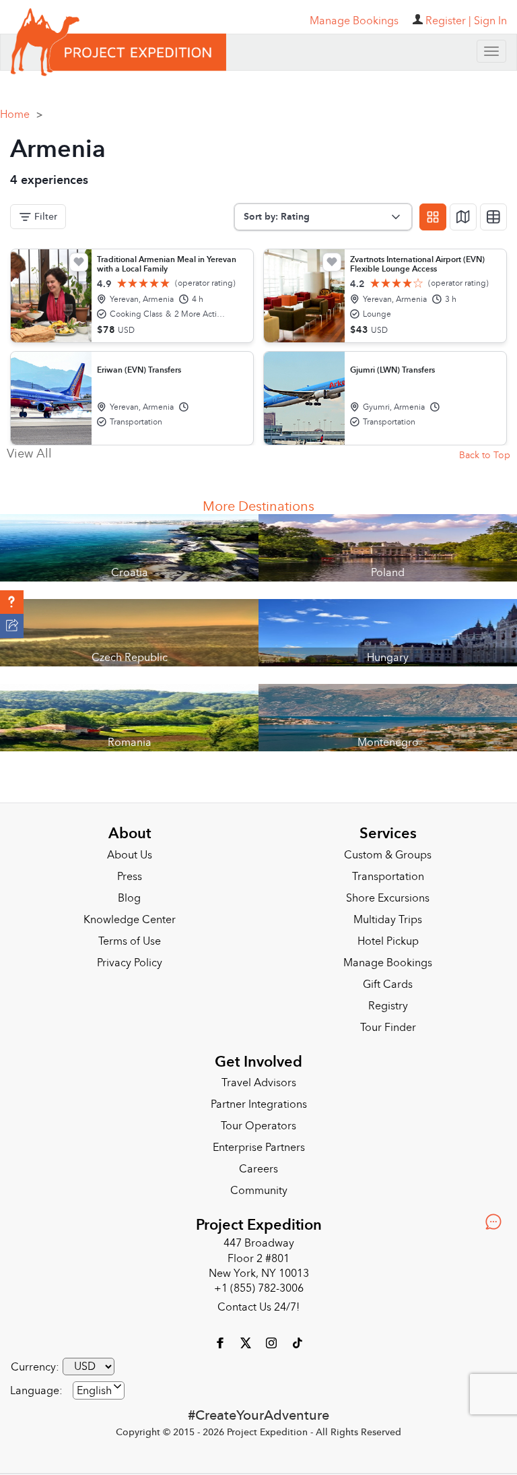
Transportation (388, 872)
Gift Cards (388, 979)
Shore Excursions (387, 893)
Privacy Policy (129, 958)
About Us (129, 850)
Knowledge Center (129, 915)
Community (258, 1186)
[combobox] (99, 1386)
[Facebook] (221, 1337)
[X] (247, 1337)
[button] (12, 602)
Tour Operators (258, 1121)
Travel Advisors (258, 1078)
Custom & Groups (388, 850)
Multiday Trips (387, 915)
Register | (448, 20)
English (94, 1386)
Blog (129, 893)
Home (21, 109)
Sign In (490, 20)
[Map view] (463, 212)
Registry (388, 1001)
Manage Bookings (387, 958)
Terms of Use (129, 936)
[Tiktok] (296, 1337)
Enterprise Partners (259, 1142)
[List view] (493, 212)
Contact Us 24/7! (258, 1302)
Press (129, 872)
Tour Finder (388, 1022)
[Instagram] (272, 1337)
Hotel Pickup (388, 936)
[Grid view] (432, 212)
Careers (258, 1164)
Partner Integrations (259, 1099)
